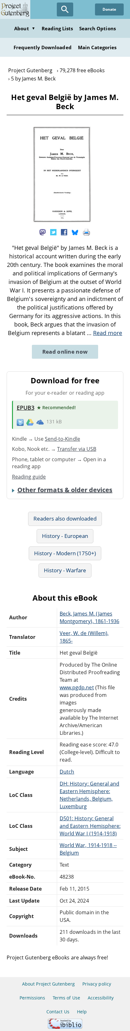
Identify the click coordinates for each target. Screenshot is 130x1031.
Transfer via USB (76, 448)
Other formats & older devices (64, 490)
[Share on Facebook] (64, 231)
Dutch (67, 771)
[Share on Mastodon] (42, 231)
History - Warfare (65, 570)
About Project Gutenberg (48, 984)
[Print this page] (86, 231)
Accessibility (101, 998)
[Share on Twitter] (53, 231)
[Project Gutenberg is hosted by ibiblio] (65, 1027)
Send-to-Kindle (62, 438)
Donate (109, 9)
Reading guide (29, 476)
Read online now (65, 351)
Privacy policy (96, 984)
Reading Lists (57, 28)
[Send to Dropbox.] (20, 422)
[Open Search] (65, 9)
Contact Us (57, 1012)
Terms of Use (66, 998)
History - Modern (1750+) (65, 553)
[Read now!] (62, 220)
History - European (65, 535)
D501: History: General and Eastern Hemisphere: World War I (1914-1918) (90, 826)
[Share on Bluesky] (75, 231)
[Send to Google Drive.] (30, 422)
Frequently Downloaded (43, 47)
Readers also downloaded (65, 518)
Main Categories (97, 47)
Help (82, 1012)
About (24, 28)
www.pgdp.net (77, 687)
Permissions (32, 998)
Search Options (97, 28)
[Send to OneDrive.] (40, 422)
